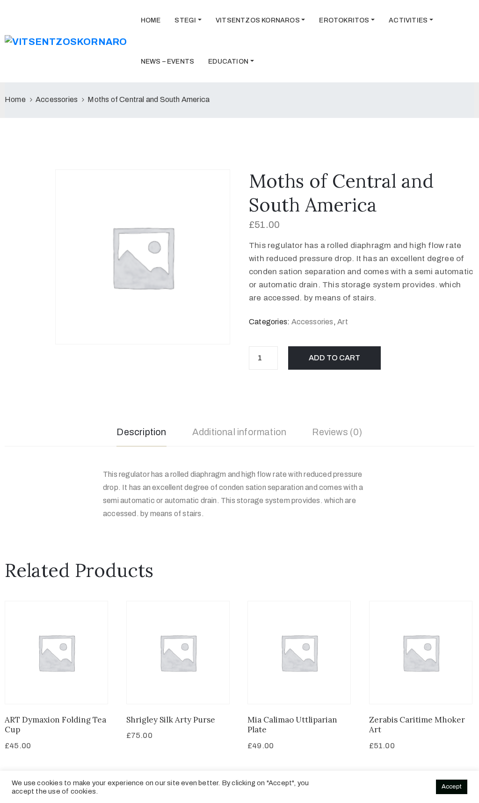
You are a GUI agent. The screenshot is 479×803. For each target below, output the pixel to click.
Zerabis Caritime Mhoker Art (417, 725)
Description (141, 432)
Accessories (57, 99)
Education (228, 61)
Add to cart (334, 358)
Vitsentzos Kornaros (258, 20)
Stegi (185, 20)
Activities (408, 20)
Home (151, 20)
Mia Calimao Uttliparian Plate (292, 725)
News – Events (168, 61)
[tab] (141, 433)
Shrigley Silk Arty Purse (170, 720)
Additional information (239, 432)
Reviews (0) (337, 432)
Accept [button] (452, 786)
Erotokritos (344, 20)
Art (342, 322)
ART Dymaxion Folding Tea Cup (55, 725)
